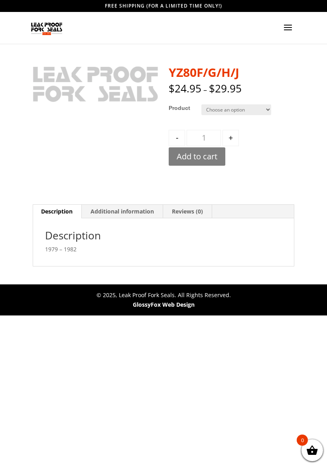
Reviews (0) (187, 211)
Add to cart (197, 156)
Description (57, 211)
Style (175, 108)
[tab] (57, 211)
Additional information (122, 211)
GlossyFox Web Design (164, 304)
